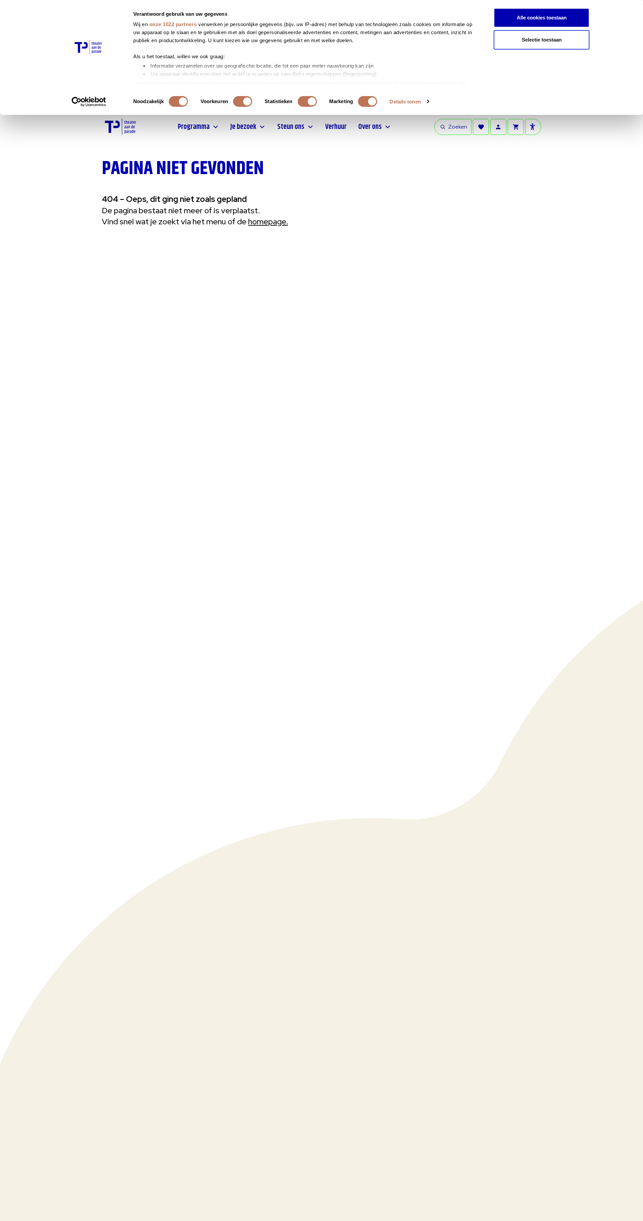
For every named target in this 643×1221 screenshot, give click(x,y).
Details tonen (405, 101)
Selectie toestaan (542, 40)
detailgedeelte (369, 83)
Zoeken (457, 126)
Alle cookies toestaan (542, 17)
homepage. (268, 221)
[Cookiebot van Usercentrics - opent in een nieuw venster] (89, 102)
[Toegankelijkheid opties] (533, 127)
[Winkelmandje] (516, 127)
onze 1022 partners (173, 24)
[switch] (242, 101)
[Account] (498, 127)
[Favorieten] (481, 127)
